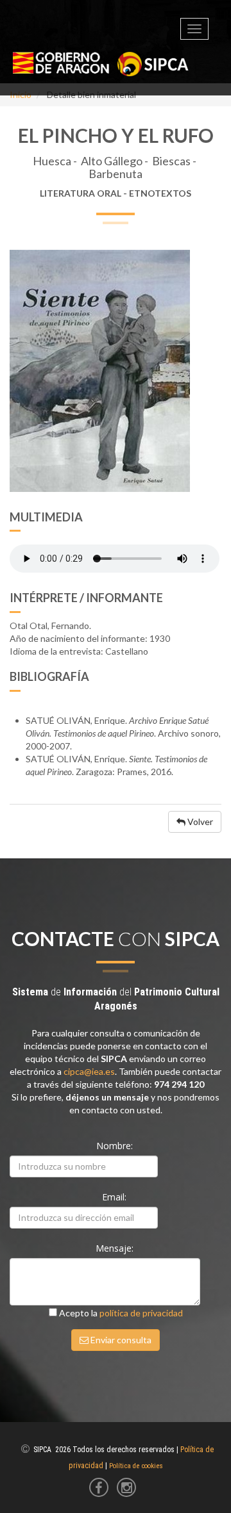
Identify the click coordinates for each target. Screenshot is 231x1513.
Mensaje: (116, 1248)
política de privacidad (141, 1312)
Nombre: (115, 1146)
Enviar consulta (120, 1339)
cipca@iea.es (89, 1071)
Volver (199, 821)
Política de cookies (136, 1466)
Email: (115, 1197)
